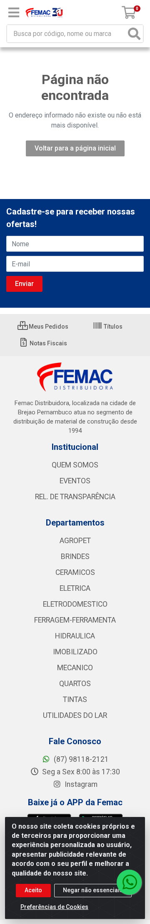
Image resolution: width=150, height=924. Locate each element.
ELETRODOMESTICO (75, 604)
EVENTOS (75, 481)
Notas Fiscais (47, 343)
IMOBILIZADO (75, 652)
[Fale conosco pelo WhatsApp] (129, 882)
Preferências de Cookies (54, 907)
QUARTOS (75, 683)
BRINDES (75, 556)
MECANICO (75, 668)
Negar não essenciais (93, 890)
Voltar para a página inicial (75, 148)
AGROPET (75, 540)
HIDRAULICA (75, 636)
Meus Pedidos (48, 326)
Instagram (80, 784)
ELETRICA (75, 588)
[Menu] (13, 12)
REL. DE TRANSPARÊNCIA (75, 497)
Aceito (33, 890)
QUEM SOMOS (75, 465)
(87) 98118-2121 (80, 759)
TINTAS (75, 699)
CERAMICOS (75, 572)
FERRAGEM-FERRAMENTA (75, 620)
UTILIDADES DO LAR (75, 715)
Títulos (112, 326)
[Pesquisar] (134, 33)
